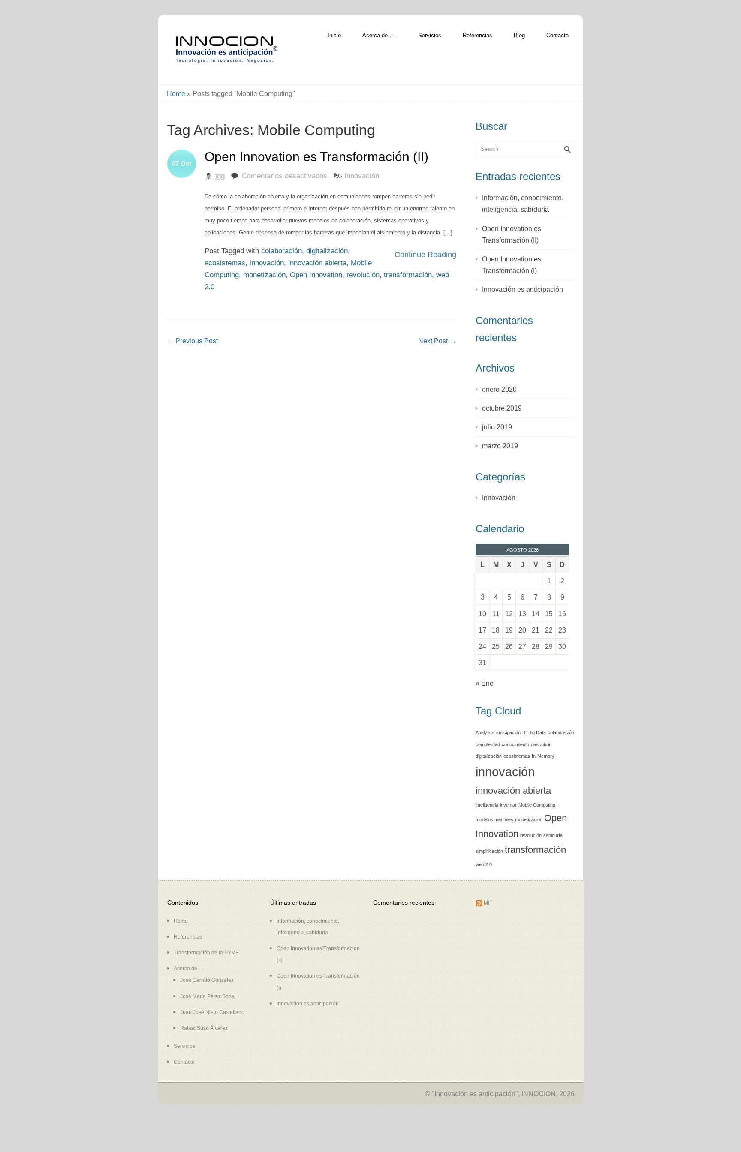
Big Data (537, 732)
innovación (267, 263)
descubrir (541, 744)
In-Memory (543, 756)
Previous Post (192, 341)
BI (524, 732)
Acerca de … (189, 969)
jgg (220, 176)
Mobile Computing (536, 804)
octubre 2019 (502, 408)
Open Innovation (316, 275)
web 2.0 (484, 864)
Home (176, 93)
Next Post (437, 341)
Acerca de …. (379, 35)
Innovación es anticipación (522, 289)
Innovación (361, 176)
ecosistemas (225, 263)
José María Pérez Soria (207, 996)
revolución (363, 275)
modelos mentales (494, 819)
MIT (488, 903)
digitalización (327, 251)
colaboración (281, 251)
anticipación (508, 732)
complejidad (488, 744)
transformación (408, 275)
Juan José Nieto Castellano (212, 1012)
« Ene (485, 683)
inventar (508, 804)
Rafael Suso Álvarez (204, 1028)
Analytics (485, 732)
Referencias (477, 35)
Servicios (429, 35)
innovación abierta (317, 263)
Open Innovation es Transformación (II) (316, 157)
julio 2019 (497, 427)
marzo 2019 (500, 446)
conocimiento (515, 744)
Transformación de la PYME (206, 953)
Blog (519, 35)
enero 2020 (499, 389)
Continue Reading (425, 254)
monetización (264, 275)
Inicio (334, 35)
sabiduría (553, 835)
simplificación (489, 851)
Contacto (557, 35)
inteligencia (487, 804)
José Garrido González (207, 980)
